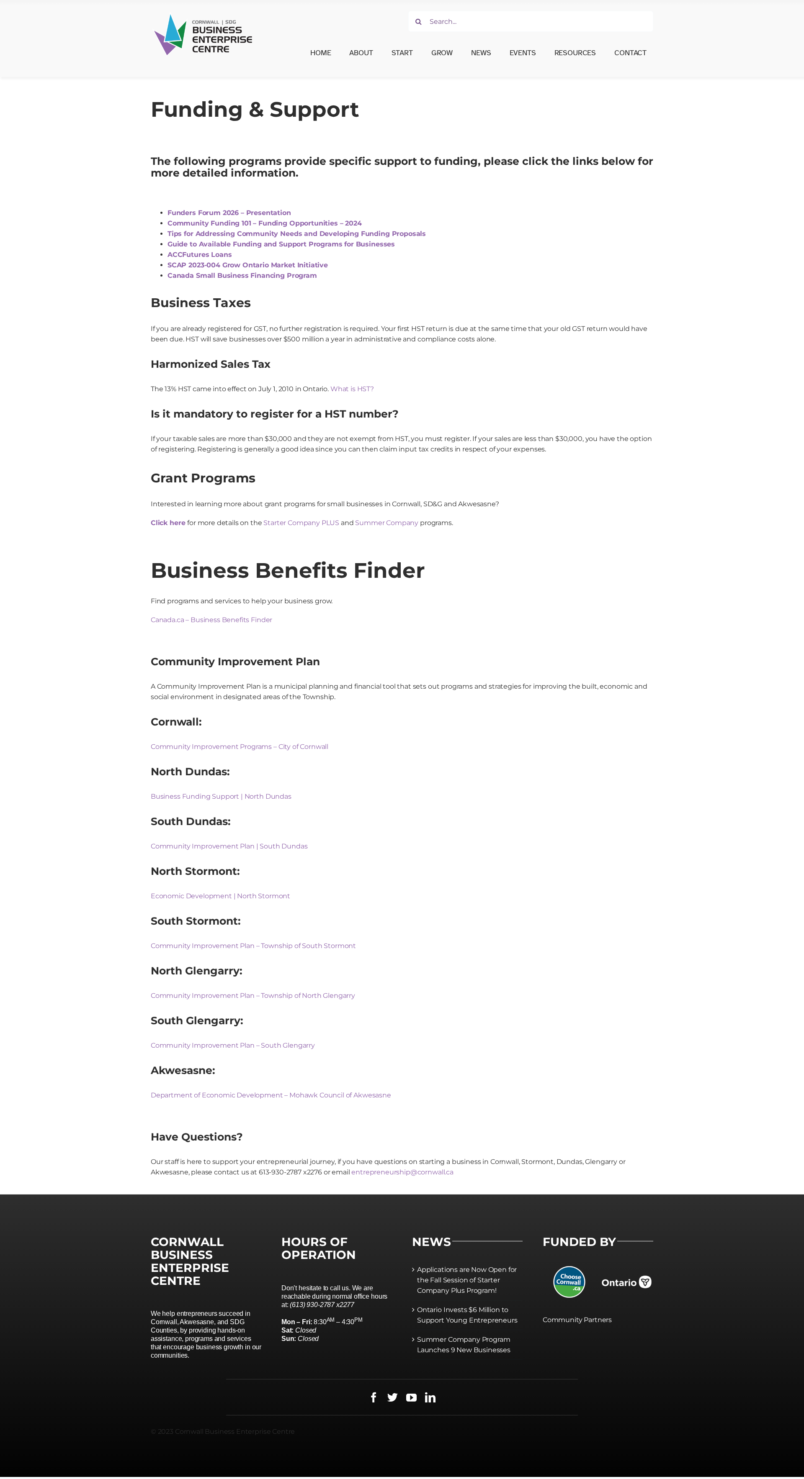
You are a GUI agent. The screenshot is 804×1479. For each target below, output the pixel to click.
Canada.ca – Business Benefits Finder (211, 620)
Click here (168, 523)
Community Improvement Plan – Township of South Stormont (253, 946)
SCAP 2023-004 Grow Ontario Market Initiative (248, 265)
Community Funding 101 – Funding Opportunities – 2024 (265, 223)
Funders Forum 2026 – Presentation (229, 213)
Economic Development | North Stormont (220, 896)
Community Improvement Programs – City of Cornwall (239, 747)
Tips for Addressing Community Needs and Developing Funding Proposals (297, 234)
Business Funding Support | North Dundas (221, 796)
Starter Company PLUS (301, 523)
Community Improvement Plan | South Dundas (229, 846)
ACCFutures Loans (200, 255)
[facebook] (373, 1397)
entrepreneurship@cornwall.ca (402, 1172)
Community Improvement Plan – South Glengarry (233, 1045)
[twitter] (392, 1397)
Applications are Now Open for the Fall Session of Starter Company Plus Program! (467, 1280)
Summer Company (386, 523)
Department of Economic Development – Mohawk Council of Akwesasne (271, 1095)
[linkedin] (430, 1397)
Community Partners (577, 1320)
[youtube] (411, 1397)
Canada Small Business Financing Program (242, 275)
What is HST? (352, 389)
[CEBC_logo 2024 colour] (203, 11)
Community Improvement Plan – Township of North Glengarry (253, 996)
